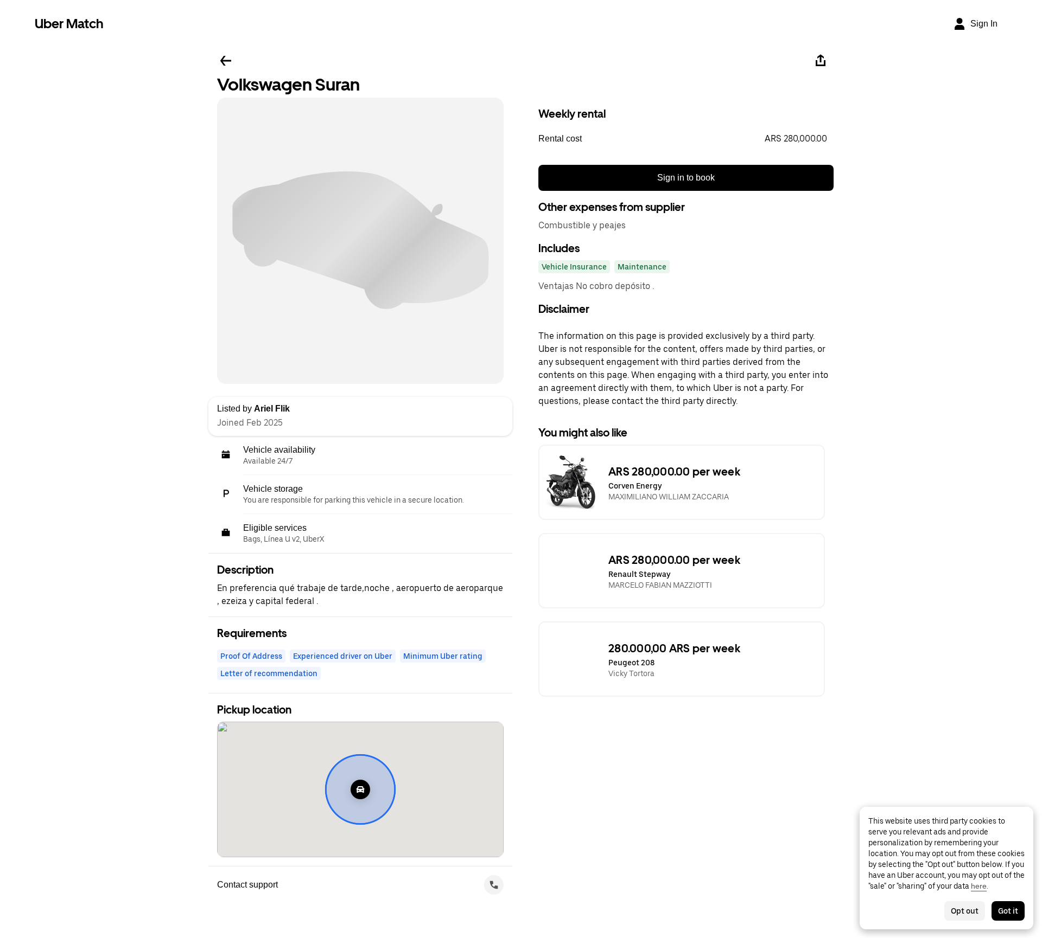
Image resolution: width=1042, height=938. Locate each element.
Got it (1008, 911)
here (979, 886)
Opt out (965, 911)
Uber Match (69, 23)
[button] (686, 139)
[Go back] (226, 61)
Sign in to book (686, 177)
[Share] (821, 61)
